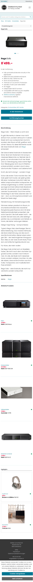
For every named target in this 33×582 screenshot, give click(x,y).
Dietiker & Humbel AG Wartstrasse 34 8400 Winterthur (16, 544)
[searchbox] (14, 17)
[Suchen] (30, 17)
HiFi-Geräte (20, 107)
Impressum (16, 551)
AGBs (16, 550)
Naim (2, 321)
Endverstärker (12, 107)
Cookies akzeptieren (17, 574)
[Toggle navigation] (29, 7)
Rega (3, 58)
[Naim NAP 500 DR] (16, 354)
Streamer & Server (6, 454)
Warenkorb (29, 1)
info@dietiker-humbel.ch (16, 558)
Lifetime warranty (9, 95)
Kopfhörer (5, 494)
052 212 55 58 (16, 557)
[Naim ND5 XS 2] (16, 443)
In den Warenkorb (16, 112)
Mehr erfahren (17, 579)
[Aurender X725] (16, 398)
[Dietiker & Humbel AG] (13, 7)
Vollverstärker (5, 409)
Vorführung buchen (16, 118)
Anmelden (4, 1)
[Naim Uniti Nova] (16, 310)
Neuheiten (5, 525)
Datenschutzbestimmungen (16, 553)
